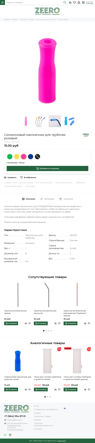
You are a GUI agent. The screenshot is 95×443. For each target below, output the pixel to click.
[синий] (30, 157)
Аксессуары (30, 186)
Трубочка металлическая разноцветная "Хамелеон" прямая (75, 313)
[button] (43, 330)
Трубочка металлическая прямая (15, 312)
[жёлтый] (17, 157)
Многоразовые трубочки (65, 183)
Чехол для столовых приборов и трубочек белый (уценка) (77, 378)
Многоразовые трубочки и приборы (45, 183)
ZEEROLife (80, 183)
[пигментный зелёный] (10, 157)
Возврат (37, 420)
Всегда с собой (11, 183)
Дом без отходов (26, 183)
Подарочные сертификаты (46, 409)
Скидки (37, 413)
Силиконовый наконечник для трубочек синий (17, 378)
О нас (36, 406)
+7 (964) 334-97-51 (15, 416)
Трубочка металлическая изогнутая (45, 312)
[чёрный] (37, 157)
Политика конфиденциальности (43, 424)
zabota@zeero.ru (14, 420)
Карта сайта (62, 441)
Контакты (38, 429)
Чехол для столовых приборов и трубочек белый (47, 378)
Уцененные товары (42, 416)
